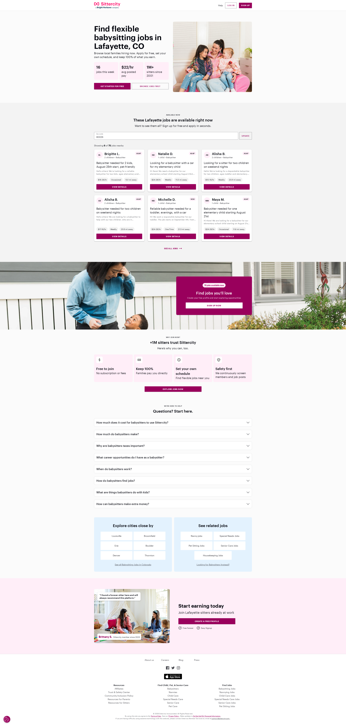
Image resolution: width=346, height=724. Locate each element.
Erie (116, 545)
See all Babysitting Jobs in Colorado (133, 564)
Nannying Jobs (227, 692)
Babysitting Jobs (227, 688)
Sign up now (214, 305)
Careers (165, 660)
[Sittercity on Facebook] (167, 667)
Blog (181, 660)
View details (119, 187)
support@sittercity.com (221, 718)
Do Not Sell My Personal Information (207, 716)
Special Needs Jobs (229, 536)
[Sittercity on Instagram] (178, 667)
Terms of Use (156, 716)
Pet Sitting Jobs (196, 545)
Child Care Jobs (227, 695)
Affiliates (119, 688)
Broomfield (149, 536)
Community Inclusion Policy (119, 695)
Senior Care (173, 702)
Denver (116, 555)
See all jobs (171, 248)
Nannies (173, 692)
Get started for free (112, 86)
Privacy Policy (174, 716)
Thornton (149, 555)
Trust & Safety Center (119, 692)
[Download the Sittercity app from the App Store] (173, 676)
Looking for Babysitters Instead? (213, 564)
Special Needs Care (173, 699)
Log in (230, 5)
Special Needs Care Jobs (227, 699)
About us (149, 660)
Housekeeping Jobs (213, 555)
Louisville (116, 536)
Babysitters (173, 688)
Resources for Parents (119, 699)
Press (196, 660)
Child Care (173, 695)
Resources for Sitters (119, 702)
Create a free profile (207, 621)
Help (220, 5)
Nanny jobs (196, 536)
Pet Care (173, 706)
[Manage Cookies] (7, 719)
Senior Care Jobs (229, 545)
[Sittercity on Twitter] (173, 667)
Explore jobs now (173, 389)
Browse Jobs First (150, 86)
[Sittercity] (107, 5)
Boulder (150, 545)
